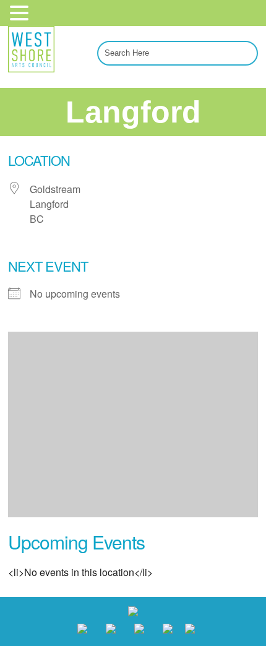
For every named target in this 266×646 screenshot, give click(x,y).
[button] (21, 11)
